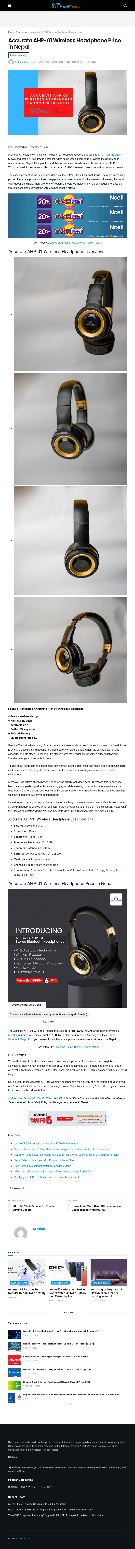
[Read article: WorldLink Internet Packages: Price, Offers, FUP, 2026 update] (14, 1372)
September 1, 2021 (42, 61)
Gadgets (48, 1487)
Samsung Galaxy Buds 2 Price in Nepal (76, 1047)
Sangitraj (23, 61)
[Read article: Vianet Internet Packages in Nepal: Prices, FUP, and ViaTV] (14, 1360)
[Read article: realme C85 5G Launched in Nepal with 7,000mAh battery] (27, 1272)
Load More (67, 1312)
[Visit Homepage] (67, 5)
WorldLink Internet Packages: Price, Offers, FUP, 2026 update (57, 1369)
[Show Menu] (9, 5)
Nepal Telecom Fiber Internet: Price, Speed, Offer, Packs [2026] (58, 1343)
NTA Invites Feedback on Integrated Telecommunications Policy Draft (53, 1172)
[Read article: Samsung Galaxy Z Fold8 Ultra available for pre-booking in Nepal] (109, 1272)
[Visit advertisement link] (67, 201)
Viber (62, 1098)
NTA (40, 1487)
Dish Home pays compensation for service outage (42, 1166)
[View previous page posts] (64, 1405)
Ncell (15, 1487)
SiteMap (12, 1457)
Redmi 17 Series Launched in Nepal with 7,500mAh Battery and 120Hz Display (67, 1293)
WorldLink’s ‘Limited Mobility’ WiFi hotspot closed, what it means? (60, 1331)
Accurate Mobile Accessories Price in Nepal (76, 243)
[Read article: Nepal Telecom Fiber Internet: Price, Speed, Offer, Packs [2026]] (14, 1347)
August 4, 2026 (31, 1361)
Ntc (10, 1487)
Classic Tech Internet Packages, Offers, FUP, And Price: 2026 (57, 1382)
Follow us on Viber (21, 1467)
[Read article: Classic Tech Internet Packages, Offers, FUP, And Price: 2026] (14, 1385)
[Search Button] (125, 5)
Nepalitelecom (22, 1538)
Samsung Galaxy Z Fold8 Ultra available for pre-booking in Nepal (106, 1293)
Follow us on (17, 55)
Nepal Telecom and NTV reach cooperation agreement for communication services (61, 1149)
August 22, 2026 (16, 1297)
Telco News (26, 1487)
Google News (44, 1098)
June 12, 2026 (30, 1373)
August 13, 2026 (99, 1301)
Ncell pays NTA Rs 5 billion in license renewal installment (46, 1177)
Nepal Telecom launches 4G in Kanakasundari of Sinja (44, 1160)
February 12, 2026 (32, 1386)
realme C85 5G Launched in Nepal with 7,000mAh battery (46, 1144)
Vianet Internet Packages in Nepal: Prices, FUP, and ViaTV (55, 1356)
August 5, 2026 (31, 1348)
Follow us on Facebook (21, 1098)
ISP (35, 1487)
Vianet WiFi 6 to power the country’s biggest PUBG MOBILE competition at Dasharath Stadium (67, 1155)
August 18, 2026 (58, 1301)
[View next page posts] (70, 1405)
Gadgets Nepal (22, 32)
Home (11, 32)
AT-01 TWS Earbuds (109, 155)
